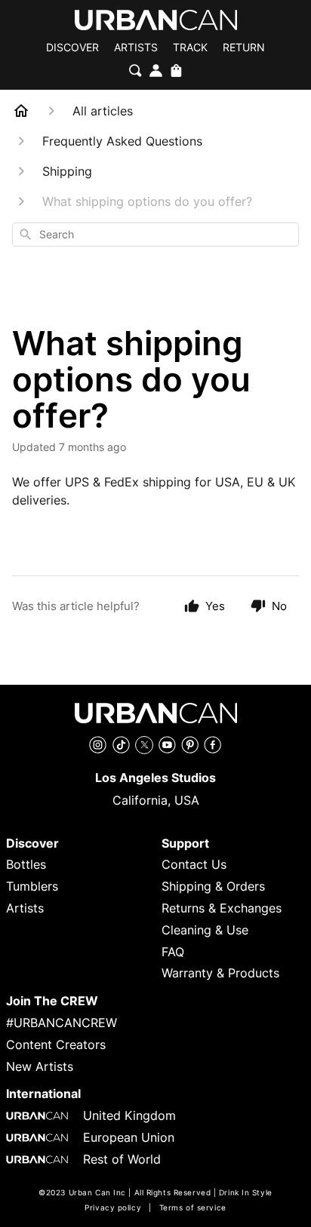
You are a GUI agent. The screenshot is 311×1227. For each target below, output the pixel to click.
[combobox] (155, 234)
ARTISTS (136, 47)
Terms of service (192, 1207)
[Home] (21, 111)
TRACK (190, 47)
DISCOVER (72, 47)
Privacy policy (113, 1207)
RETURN (244, 47)
